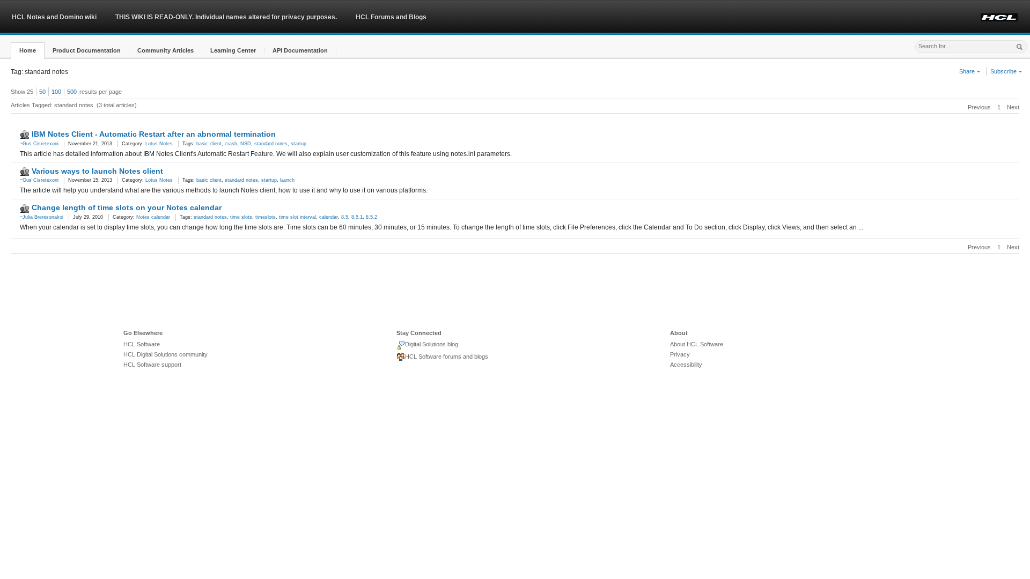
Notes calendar (153, 217)
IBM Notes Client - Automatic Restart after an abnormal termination (154, 134)
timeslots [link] (265, 217)
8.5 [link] (344, 217)
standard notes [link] (271, 143)
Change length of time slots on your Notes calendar (127, 207)
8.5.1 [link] (357, 217)
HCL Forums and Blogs (391, 17)
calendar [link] (328, 217)
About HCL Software (696, 344)
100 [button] (56, 91)
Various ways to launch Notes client (97, 171)
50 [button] (42, 91)
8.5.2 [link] (371, 217)
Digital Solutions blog (431, 344)
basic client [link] (209, 143)
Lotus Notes (159, 143)
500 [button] (72, 91)
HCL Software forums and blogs (446, 356)
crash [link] (231, 143)
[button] (28, 50)
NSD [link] (245, 143)
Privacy (680, 354)
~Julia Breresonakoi (41, 217)
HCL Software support (152, 364)
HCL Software (141, 344)
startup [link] (298, 143)
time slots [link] (241, 217)
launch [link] (287, 180)
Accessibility (686, 364)
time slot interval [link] (297, 217)
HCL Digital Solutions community (165, 354)
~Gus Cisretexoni (39, 143)
